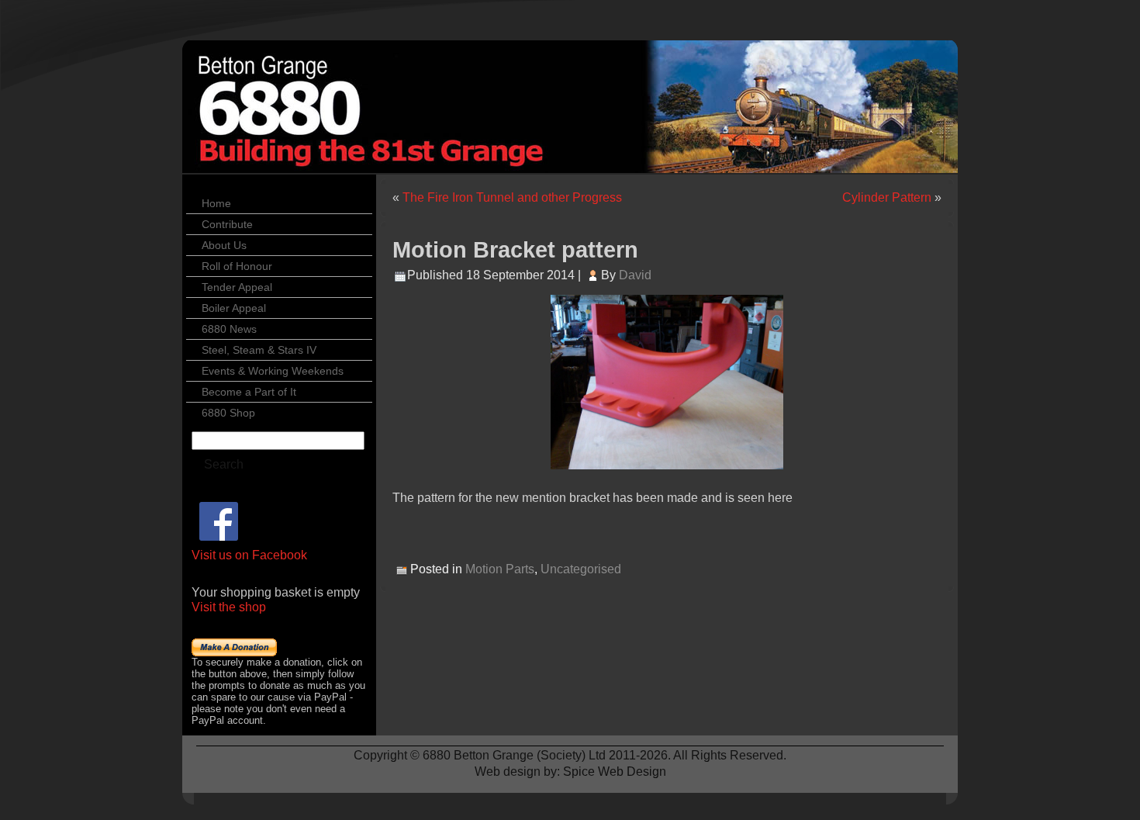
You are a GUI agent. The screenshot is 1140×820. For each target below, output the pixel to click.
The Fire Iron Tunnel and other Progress (512, 197)
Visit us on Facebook (249, 555)
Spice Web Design (614, 771)
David (635, 275)
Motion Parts (499, 569)
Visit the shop (229, 607)
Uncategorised (581, 569)
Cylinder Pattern (886, 197)
